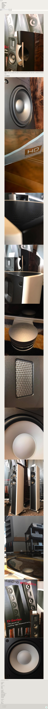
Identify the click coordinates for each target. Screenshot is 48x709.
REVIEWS (3, 4)
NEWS (3, 3)
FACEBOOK (4, 706)
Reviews (2, 686)
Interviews (2, 688)
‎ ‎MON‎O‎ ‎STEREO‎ (4, 2)
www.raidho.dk (6, 75)
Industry (2, 687)
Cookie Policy (2, 697)
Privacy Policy (2, 696)
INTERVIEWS (4, 5)
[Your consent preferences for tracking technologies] (46, 707)
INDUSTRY (3, 6)
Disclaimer (2, 683)
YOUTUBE (4, 707)
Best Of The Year (2, 692)
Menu (1, 0)
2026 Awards (2, 691)
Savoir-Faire (2, 703)
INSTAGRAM (5, 705)
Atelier (1, 702)
